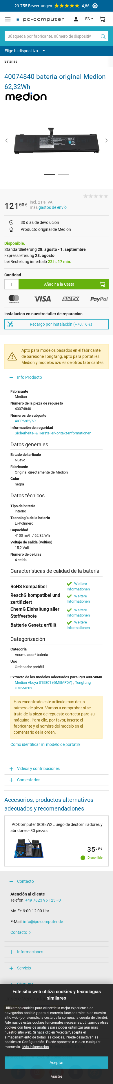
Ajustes (56, 1076)
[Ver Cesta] (102, 19)
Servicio (24, 968)
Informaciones (30, 951)
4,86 (52, 5)
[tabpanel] (56, 140)
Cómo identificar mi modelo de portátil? (45, 744)
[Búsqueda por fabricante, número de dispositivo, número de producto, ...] (103, 36)
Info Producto (29, 377)
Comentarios (28, 779)
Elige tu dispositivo (21, 50)
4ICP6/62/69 (25, 421)
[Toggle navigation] (7, 19)
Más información (35, 1047)
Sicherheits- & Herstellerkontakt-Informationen (53, 433)
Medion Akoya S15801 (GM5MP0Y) (43, 682)
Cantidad (12, 275)
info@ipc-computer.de (43, 921)
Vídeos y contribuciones (38, 768)
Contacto (25, 881)
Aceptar (57, 1062)
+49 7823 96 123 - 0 (43, 900)
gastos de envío (53, 207)
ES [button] (87, 19)
